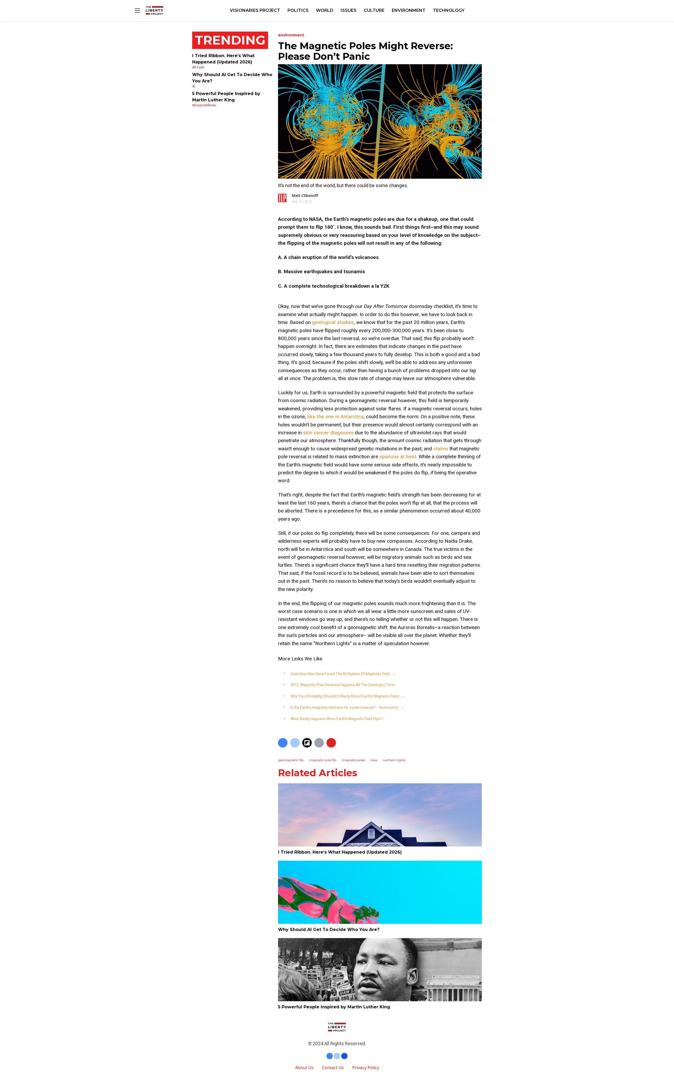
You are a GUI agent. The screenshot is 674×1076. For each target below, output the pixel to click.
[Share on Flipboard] (307, 743)
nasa (373, 760)
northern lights (394, 760)
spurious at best (397, 457)
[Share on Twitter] (295, 743)
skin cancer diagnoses (328, 433)
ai (193, 86)
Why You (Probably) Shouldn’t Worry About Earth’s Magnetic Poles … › (347, 696)
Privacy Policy (365, 1067)
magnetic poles (353, 760)
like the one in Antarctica (335, 417)
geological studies (333, 322)
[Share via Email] (319, 743)
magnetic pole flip (322, 760)
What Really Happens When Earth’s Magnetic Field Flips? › (337, 719)
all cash (198, 67)
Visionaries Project (255, 10)
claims (440, 449)
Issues (348, 10)
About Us (304, 1067)
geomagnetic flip (291, 760)
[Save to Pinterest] (331, 743)
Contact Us (333, 1067)
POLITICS (298, 10)
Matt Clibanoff (305, 195)
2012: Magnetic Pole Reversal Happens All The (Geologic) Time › (343, 685)
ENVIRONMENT (408, 10)
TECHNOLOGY (448, 10)
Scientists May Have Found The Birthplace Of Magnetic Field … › (342, 674)
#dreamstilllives (204, 105)
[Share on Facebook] (283, 743)
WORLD (324, 10)
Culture (374, 10)
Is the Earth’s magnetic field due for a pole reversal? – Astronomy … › (346, 707)
